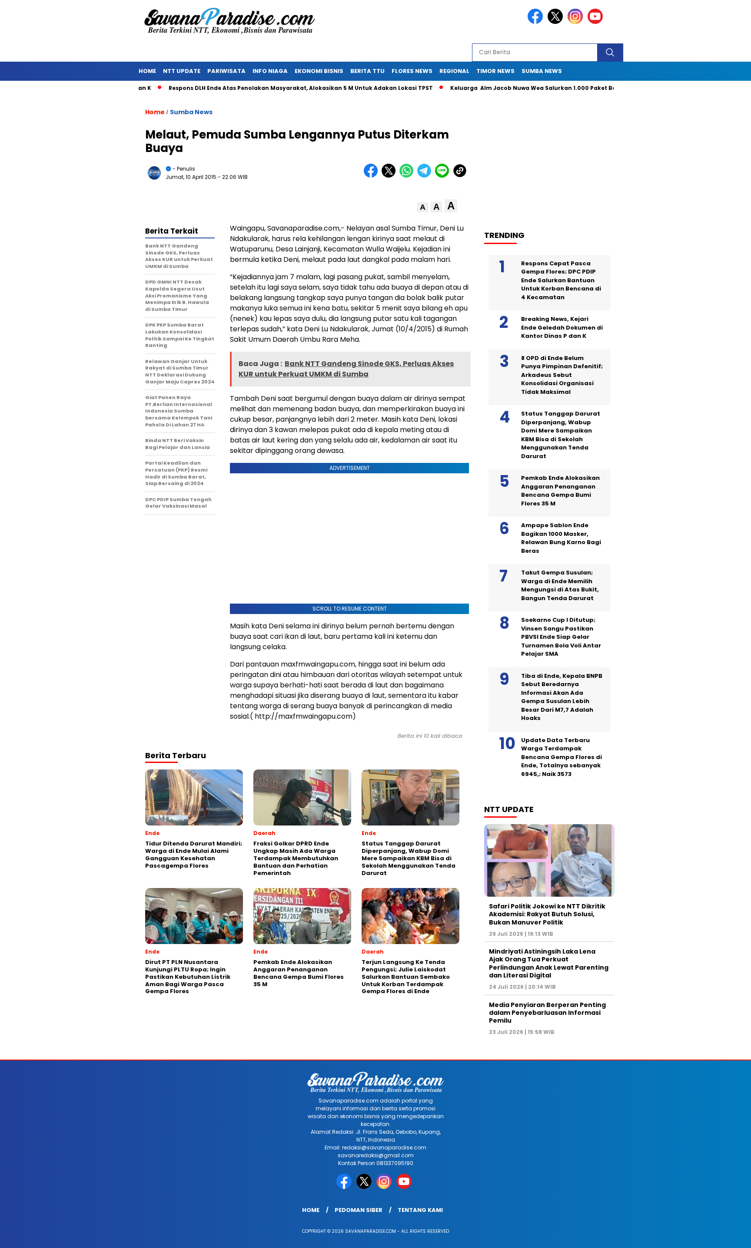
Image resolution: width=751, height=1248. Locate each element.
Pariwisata (226, 71)
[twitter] (557, 22)
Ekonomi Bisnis (319, 71)
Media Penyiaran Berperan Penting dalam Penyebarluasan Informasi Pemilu (547, 1012)
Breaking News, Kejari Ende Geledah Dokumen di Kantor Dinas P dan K (562, 327)
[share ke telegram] (426, 175)
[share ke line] (444, 175)
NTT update (181, 71)
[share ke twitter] (390, 175)
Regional (454, 71)
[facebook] (537, 22)
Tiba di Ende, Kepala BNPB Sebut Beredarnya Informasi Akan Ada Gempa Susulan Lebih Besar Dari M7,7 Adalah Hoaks (561, 697)
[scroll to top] (721, 1234)
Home (147, 71)
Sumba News (542, 71)
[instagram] (577, 22)
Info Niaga (270, 71)
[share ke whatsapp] (408, 175)
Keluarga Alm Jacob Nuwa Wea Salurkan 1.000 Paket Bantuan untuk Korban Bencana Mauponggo (558, 88)
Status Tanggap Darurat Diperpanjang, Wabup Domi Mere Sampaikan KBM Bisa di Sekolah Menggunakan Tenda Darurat (560, 434)
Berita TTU (367, 71)
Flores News (412, 71)
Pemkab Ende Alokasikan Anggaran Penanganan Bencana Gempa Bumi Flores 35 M (560, 491)
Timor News (495, 71)
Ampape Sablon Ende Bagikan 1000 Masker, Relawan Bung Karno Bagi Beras (561, 538)
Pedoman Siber (358, 1210)
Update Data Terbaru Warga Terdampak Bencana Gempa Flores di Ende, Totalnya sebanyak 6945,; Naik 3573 (561, 757)
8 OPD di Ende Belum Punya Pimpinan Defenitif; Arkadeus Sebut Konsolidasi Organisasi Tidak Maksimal (562, 375)
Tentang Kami (420, 1210)
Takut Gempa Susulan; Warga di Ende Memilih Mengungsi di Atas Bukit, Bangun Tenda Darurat (560, 585)
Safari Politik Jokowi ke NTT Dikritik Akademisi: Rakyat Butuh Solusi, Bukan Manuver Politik (547, 914)
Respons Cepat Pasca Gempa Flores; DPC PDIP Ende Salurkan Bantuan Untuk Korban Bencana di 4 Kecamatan (561, 280)
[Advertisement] (553, 156)
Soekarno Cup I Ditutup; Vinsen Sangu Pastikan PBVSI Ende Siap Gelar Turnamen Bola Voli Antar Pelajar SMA (561, 637)
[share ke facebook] (373, 175)
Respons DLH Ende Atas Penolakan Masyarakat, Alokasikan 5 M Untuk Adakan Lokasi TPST (262, 88)
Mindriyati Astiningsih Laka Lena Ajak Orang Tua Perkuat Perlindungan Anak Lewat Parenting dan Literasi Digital (548, 963)
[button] (422, 207)
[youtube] (597, 22)
